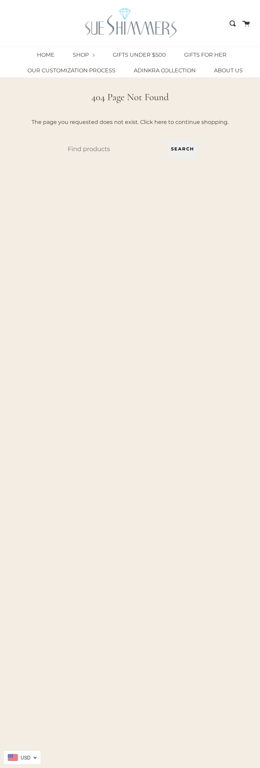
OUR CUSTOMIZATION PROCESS (71, 70)
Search (182, 148)
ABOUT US (228, 70)
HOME (46, 55)
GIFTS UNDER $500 (139, 55)
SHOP (81, 55)
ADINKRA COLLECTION (165, 70)
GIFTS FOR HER (205, 55)
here (160, 122)
